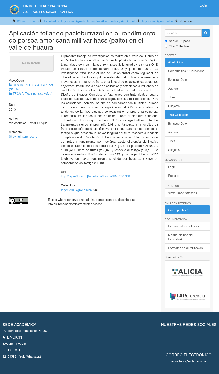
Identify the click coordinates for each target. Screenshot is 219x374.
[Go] (205, 33)
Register (173, 175)
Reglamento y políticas (183, 226)
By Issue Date (177, 79)
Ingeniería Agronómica (157, 21)
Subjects (174, 106)
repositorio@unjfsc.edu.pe (188, 361)
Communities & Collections (186, 71)
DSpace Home (27, 21)
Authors (173, 88)
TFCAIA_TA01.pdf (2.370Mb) (32, 93)
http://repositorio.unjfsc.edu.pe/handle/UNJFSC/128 (96, 176)
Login (172, 167)
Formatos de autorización (185, 248)
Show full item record (23, 136)
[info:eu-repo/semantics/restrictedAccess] (25, 200)
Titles (171, 97)
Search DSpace (179, 41)
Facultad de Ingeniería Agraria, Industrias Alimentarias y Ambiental (89, 21)
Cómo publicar (178, 210)
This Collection (179, 46)
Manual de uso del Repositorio (180, 237)
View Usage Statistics (182, 193)
